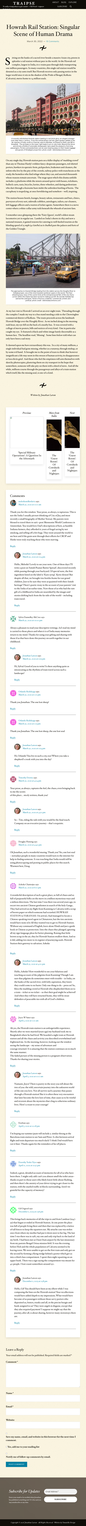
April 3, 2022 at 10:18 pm (29, 1126)
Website (10, 1420)
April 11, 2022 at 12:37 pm (29, 1165)
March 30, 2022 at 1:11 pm (29, 694)
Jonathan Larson (30, 553)
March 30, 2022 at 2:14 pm (34, 557)
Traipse (24, 3)
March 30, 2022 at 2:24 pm (34, 748)
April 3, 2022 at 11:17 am (33, 1076)
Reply (13, 546)
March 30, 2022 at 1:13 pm (29, 723)
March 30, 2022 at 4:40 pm (30, 844)
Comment (12, 1361)
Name (10, 1393)
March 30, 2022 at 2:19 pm (34, 659)
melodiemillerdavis (26, 501)
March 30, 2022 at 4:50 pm (34, 812)
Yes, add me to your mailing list (23, 1446)
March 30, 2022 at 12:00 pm (30, 620)
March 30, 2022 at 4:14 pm (29, 780)
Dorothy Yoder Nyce (27, 1162)
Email (9, 1406)
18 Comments (52, 41)
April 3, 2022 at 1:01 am (28, 1020)
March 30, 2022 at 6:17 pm (29, 887)
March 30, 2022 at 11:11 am (29, 504)
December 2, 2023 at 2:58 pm (35, 1281)
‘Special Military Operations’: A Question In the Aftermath (26, 455)
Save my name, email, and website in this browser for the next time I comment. (41, 1438)
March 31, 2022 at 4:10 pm (34, 964)
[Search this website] (71, 6)
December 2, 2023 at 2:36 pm (30, 1211)
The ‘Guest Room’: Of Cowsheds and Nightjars (54, 464)
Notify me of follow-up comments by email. (28, 1456)
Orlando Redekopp (26, 691)
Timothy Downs (25, 777)
